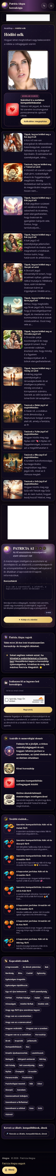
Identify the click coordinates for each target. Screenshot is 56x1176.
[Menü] (51, 6)
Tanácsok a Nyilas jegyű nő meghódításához (36, 433)
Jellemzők (32, 1040)
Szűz (40, 1108)
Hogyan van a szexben (36, 1028)
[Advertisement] (28, 17)
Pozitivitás (27, 1077)
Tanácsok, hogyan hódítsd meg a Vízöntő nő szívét (37, 165)
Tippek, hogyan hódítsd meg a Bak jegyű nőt (37, 236)
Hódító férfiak (27, 1004)
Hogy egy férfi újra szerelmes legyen (22, 1010)
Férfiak (8, 997)
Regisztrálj (28, 710)
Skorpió (9, 1090)
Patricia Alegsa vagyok (20, 637)
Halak (37, 997)
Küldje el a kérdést (28, 620)
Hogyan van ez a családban (18, 1034)
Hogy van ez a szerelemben (18, 1016)
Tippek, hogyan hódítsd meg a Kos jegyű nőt (37, 135)
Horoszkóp (40, 1034)
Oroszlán (32, 1071)
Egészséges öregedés (15, 979)
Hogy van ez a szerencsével (18, 1022)
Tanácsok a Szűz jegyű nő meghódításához (35, 482)
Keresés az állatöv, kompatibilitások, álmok (26, 1134)
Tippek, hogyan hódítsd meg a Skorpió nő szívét (37, 266)
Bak (46, 967)
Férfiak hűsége (23, 997)
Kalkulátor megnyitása (35, 121)
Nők (41, 1065)
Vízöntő (9, 1114)
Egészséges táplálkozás (16, 985)
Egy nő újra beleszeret (15, 991)
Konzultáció (10, 581)
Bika (20, 973)
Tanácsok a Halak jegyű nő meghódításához (36, 406)
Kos (27, 1046)
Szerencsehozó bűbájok (16, 1096)
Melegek (9, 1059)
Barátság (9, 973)
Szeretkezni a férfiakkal (16, 1102)
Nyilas (8, 1071)
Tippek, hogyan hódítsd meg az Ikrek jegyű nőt (38, 299)
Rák (31, 1083)
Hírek (46, 997)
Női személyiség (27, 1065)
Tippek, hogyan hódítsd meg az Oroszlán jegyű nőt (38, 332)
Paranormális (11, 1077)
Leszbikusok (37, 1053)
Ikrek (7, 1040)
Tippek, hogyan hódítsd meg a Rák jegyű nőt (37, 199)
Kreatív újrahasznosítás (16, 1053)
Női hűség (10, 1065)
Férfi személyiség (39, 991)
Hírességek (10, 1004)
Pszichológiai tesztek (15, 1083)
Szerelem (21, 1090)
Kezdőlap (8, 28)
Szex (31, 1108)
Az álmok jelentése (32, 967)
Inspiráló (19, 1040)
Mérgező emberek (26, 1059)
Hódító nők (43, 1004)
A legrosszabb (12, 967)
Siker (39, 1083)
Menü (9, 1170)
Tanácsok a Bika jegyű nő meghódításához (35, 456)
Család (29, 973)
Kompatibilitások (13, 1046)
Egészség (41, 973)
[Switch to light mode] (44, 6)
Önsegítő (19, 1071)
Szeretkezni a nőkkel (15, 1108)
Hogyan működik (13, 1028)
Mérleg (42, 1059)
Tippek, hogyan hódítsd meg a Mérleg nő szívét (37, 369)
